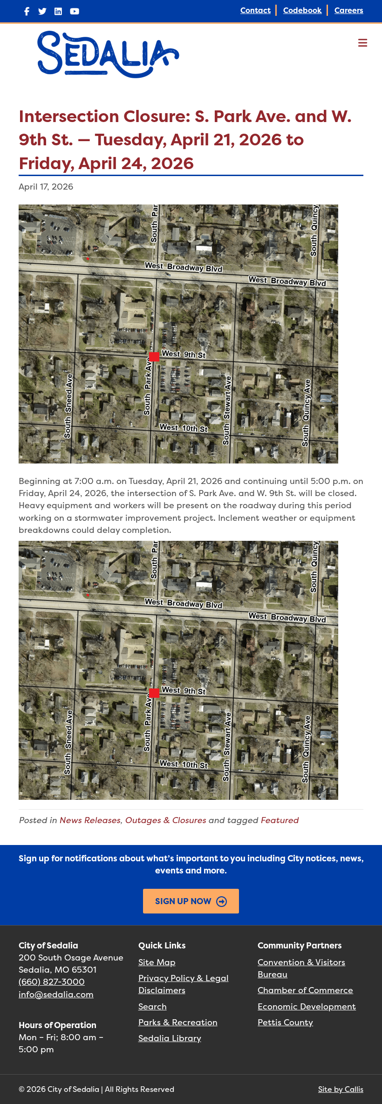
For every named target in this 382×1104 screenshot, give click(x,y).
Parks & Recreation (178, 1022)
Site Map (157, 962)
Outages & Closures (165, 820)
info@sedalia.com (56, 994)
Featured (279, 820)
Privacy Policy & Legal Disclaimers (183, 984)
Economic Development (307, 1006)
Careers (348, 10)
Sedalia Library (169, 1038)
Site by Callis (340, 1089)
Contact (255, 10)
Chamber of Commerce (305, 990)
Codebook (302, 10)
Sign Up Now (183, 901)
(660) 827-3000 (52, 982)
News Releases (89, 820)
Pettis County (285, 1022)
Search (152, 1006)
